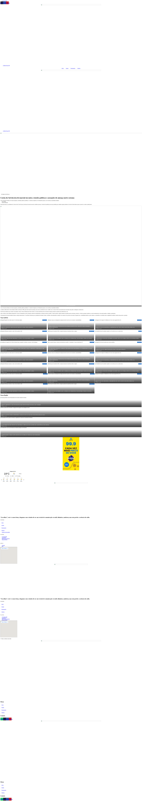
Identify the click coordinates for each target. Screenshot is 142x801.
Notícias (78, 68)
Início (63, 68)
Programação (73, 68)
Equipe (67, 68)
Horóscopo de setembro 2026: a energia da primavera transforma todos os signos (127, 194)
